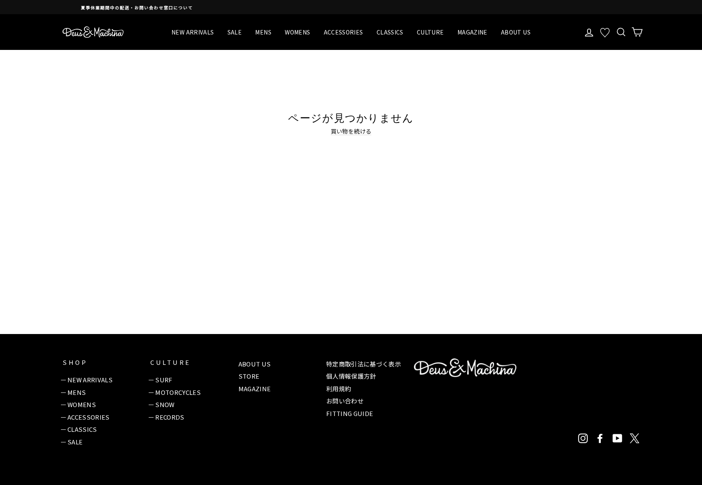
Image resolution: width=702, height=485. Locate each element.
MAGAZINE (472, 32)
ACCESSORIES (343, 32)
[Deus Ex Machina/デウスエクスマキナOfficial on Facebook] (600, 438)
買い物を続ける (351, 131)
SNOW (164, 404)
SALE (235, 32)
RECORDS (169, 417)
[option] (370, 7)
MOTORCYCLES (178, 392)
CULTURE (430, 32)
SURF (163, 379)
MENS (263, 32)
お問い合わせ (345, 401)
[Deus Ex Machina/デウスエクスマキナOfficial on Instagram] (583, 438)
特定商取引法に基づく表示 (363, 364)
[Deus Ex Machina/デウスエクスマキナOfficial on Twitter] (634, 438)
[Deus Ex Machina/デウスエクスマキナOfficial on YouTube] (617, 438)
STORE (249, 376)
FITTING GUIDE (349, 413)
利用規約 (338, 388)
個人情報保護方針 (351, 376)
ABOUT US (516, 32)
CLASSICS (390, 32)
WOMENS (297, 32)
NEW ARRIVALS (192, 32)
